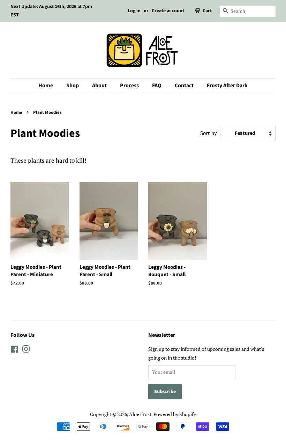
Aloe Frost (140, 414)
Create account (168, 10)
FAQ (156, 85)
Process (129, 85)
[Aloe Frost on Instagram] (26, 350)
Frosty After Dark (227, 85)
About (99, 85)
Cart (207, 10)
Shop (72, 85)
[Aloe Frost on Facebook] (14, 350)
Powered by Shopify (174, 414)
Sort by (208, 133)
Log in (134, 10)
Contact (184, 85)
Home (45, 85)
